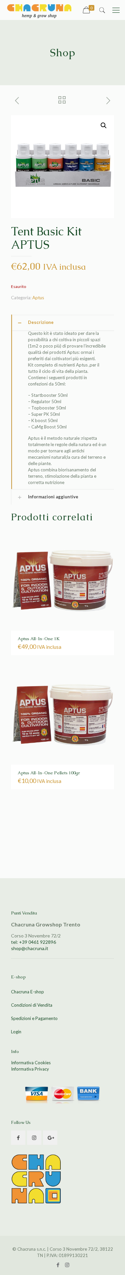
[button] (104, 125)
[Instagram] (67, 1265)
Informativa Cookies (31, 1062)
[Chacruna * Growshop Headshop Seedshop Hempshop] (39, 10)
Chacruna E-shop (27, 991)
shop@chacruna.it (29, 948)
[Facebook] (58, 1265)
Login (16, 1031)
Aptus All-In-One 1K (39, 638)
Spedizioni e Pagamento (34, 1018)
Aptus (38, 297)
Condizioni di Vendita (31, 1005)
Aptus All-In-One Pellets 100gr (49, 773)
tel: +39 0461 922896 (33, 942)
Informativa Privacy (30, 1069)
